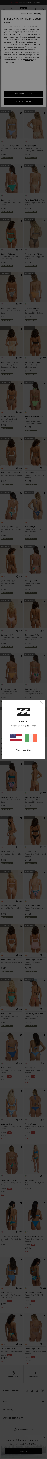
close (41, 702)
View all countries (23, 750)
